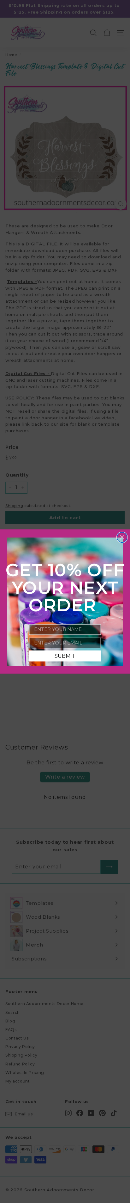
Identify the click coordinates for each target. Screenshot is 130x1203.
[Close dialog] (122, 537)
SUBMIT (65, 656)
